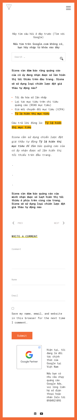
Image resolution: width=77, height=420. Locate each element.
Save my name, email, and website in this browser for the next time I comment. (38, 318)
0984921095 (54, 400)
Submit (22, 335)
